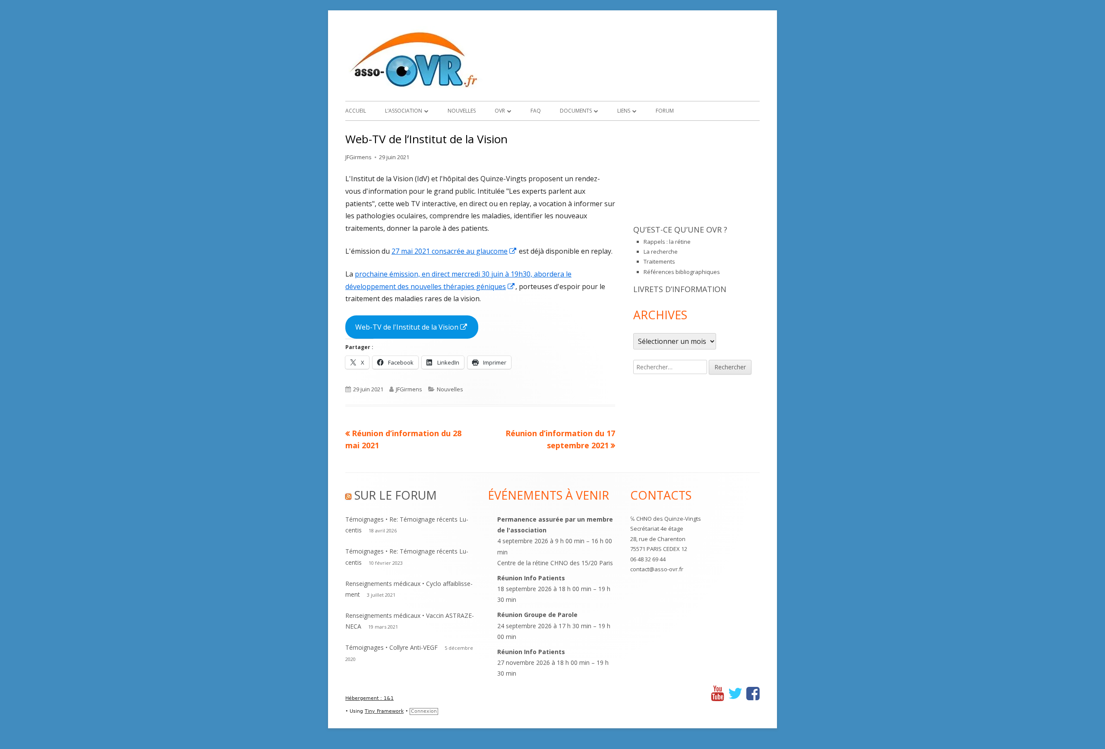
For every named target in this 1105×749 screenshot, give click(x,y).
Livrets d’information (679, 289)
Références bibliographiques (682, 272)
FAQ (535, 110)
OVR (500, 110)
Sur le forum (395, 495)
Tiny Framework (384, 711)
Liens (623, 110)
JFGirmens (358, 157)
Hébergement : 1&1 (369, 698)
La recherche (661, 251)
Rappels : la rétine (667, 241)
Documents (576, 110)
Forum (665, 110)
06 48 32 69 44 (648, 559)
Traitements (659, 261)
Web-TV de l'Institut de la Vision (416, 330)
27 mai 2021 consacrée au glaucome (454, 251)
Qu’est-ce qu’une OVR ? (680, 229)
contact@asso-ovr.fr (656, 569)
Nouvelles (462, 110)
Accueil (355, 110)
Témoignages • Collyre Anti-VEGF (391, 647)
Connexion (424, 711)
